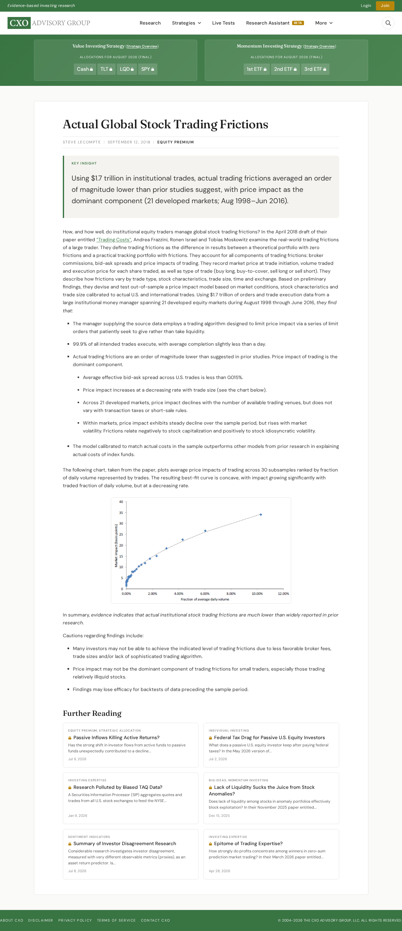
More (321, 23)
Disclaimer (40, 920)
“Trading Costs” (113, 240)
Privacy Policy (75, 920)
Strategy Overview (142, 46)
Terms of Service (116, 920)
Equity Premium (175, 142)
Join (385, 5)
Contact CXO (155, 920)
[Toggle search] (388, 23)
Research (150, 23)
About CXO (11, 920)
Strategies (183, 23)
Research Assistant (274, 23)
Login (366, 5)
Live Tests (223, 23)
